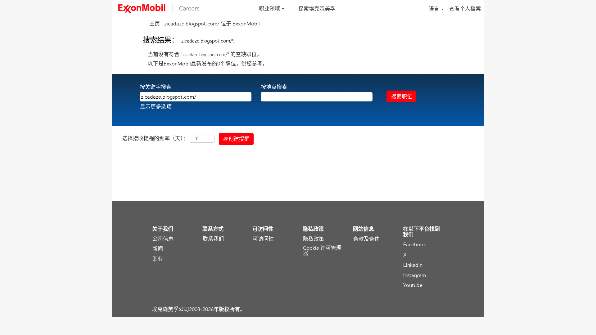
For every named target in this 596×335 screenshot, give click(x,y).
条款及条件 (366, 239)
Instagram (414, 275)
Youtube (412, 285)
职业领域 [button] (270, 8)
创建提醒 (238, 139)
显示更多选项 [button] (156, 107)
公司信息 (163, 239)
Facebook (414, 245)
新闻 (157, 249)
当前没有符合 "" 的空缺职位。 (205, 54)
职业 (157, 259)
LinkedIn (412, 265)
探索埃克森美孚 (316, 9)
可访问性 (263, 239)
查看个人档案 (465, 9)
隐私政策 (313, 239)
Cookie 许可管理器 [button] (322, 250)
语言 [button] (434, 9)
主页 (154, 23)
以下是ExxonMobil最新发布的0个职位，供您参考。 (208, 63)
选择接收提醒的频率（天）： (155, 138)
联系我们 (213, 239)
